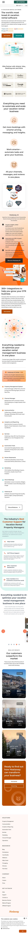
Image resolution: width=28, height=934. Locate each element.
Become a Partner (6, 900)
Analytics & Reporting (7, 826)
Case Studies (5, 855)
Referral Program (6, 903)
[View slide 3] (14, 644)
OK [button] (22, 931)
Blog (3, 849)
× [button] (26, 918)
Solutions (6, 817)
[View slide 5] (19, 644)
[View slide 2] (11, 644)
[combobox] (24, 918)
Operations (5, 840)
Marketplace (5, 852)
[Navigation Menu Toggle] (3, 2)
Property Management (8, 821)
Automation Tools (6, 829)
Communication (6, 824)
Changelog (5, 863)
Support (4, 894)
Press (3, 883)
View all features (13, 507)
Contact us (5, 897)
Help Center (5, 860)
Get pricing (19, 35)
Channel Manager (6, 837)
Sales (3, 892)
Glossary (4, 865)
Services (4, 832)
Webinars (4, 857)
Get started (20, 2)
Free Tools (4, 868)
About (3, 877)
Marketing (4, 835)
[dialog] (14, 925)
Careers (4, 880)
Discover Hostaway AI (14, 260)
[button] (14, 928)
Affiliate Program (6, 905)
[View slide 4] (16, 644)
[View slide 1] (8, 644)
